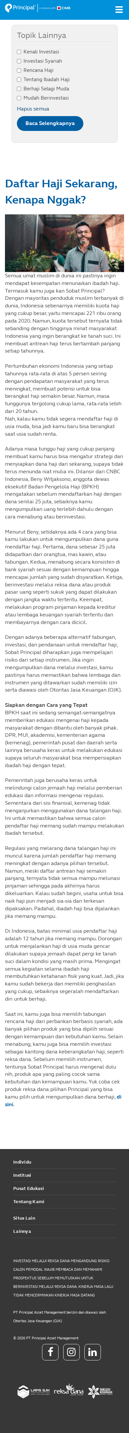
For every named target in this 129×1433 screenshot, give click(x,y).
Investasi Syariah (42, 61)
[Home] (37, 8)
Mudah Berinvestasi (46, 98)
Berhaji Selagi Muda (46, 89)
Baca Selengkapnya (50, 123)
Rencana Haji (38, 70)
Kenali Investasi (41, 52)
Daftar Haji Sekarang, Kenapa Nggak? (61, 192)
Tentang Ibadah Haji (46, 79)
